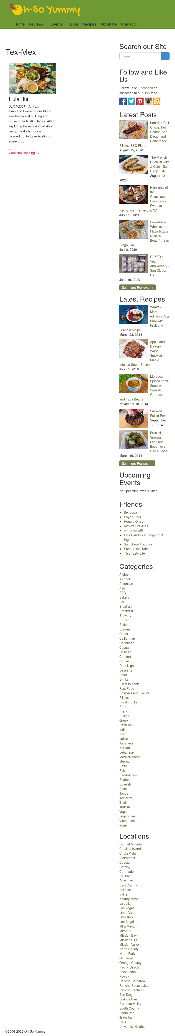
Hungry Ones (133, 521)
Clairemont (127, 857)
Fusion (124, 715)
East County (128, 885)
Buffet (123, 624)
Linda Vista (127, 912)
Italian (123, 738)
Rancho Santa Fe (132, 990)
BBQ (122, 592)
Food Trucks (128, 702)
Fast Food (126, 688)
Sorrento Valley (130, 1003)
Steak (123, 788)
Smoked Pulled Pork (158, 413)
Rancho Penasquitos (134, 985)
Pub (122, 770)
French (124, 711)
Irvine (123, 894)
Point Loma (127, 971)
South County (129, 1008)
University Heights (132, 1026)
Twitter (131, 101)
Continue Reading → (24, 152)
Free (122, 706)
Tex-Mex (125, 798)
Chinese (125, 652)
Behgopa (130, 512)
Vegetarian (127, 816)
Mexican (125, 761)
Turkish (124, 807)
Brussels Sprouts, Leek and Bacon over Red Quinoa (158, 441)
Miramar (125, 930)
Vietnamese (127, 820)
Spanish (125, 784)
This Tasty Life (134, 553)
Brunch (124, 620)
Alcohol (124, 579)
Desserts (125, 670)
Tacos (123, 793)
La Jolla (125, 903)
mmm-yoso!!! (133, 530)
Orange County (130, 962)
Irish (122, 734)
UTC (122, 1022)
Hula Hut (18, 98)
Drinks (124, 679)
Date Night (127, 665)
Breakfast (126, 611)
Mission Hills (128, 940)
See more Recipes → (137, 463)
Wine (123, 825)
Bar (121, 601)
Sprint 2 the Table (136, 548)
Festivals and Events (134, 693)
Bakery (124, 597)
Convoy (124, 867)
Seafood (125, 779)
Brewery (125, 615)
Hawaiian (126, 725)
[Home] (45, 10)
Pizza (123, 766)
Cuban (124, 661)
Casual (124, 647)
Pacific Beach (129, 967)
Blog (74, 24)
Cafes (123, 633)
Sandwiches (128, 775)
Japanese (126, 743)
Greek (123, 720)
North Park (127, 953)
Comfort (125, 656)
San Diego (126, 994)
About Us (108, 24)
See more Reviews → (137, 287)
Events (57, 24)
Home (19, 24)
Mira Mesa (127, 926)
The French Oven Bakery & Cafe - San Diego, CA (159, 164)
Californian (127, 638)
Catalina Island (130, 848)
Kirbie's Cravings (136, 526)
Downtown (126, 880)
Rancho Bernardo (132, 981)
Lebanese (126, 752)
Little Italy (126, 917)
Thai (122, 802)
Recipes (89, 24)
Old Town (126, 958)
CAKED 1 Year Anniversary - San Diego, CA (159, 265)
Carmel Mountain (131, 844)
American (126, 583)
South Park (127, 1012)
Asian (123, 588)
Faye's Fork (132, 516)
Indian (123, 729)
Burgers (125, 629)
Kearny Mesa (129, 898)
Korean (124, 747)
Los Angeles (128, 921)
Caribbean (126, 643)
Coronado (126, 871)
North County (129, 949)
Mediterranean (130, 756)
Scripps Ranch (129, 999)
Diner (123, 674)
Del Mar (125, 876)
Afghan (124, 574)
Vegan (124, 811)
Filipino (124, 697)
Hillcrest (125, 889)
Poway (124, 976)
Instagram (148, 101)
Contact (128, 24)
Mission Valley (129, 944)
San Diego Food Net (138, 544)
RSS (147, 92)
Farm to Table (129, 684)
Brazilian (125, 606)
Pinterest (140, 101)
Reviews (36, 24)
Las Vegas (126, 908)
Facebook (146, 87)
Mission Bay (128, 935)
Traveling (126, 1017)
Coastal (124, 862)
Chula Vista (127, 853)
